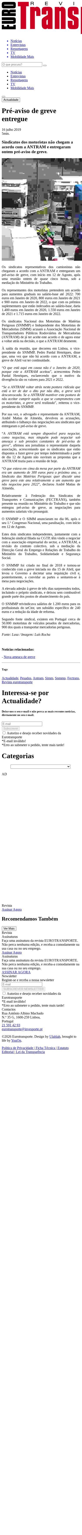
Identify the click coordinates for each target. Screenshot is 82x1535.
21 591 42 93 (11, 1025)
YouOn (16, 1040)
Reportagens (19, 80)
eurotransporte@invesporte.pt (22, 1029)
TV (12, 84)
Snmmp (60, 678)
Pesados (25, 678)
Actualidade (10, 99)
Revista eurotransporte (17, 682)
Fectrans (73, 678)
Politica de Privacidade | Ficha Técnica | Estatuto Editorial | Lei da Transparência (35, 1050)
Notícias (16, 72)
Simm (49, 678)
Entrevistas (18, 76)
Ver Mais (9, 928)
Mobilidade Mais (22, 88)
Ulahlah (54, 1036)
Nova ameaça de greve (19, 657)
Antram (38, 678)
